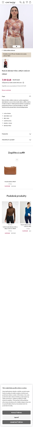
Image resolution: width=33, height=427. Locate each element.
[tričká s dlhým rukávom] (2, 50)
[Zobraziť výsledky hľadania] (20, 2)
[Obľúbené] (27, 2)
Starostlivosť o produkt (8, 139)
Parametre (5, 134)
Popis (3, 96)
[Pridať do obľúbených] (17, 160)
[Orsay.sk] (10, 2)
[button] (16, 46)
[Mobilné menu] (3, 2)
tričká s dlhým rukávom (9, 50)
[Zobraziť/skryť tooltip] (23, 83)
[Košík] (30, 2)
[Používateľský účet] (24, 2)
